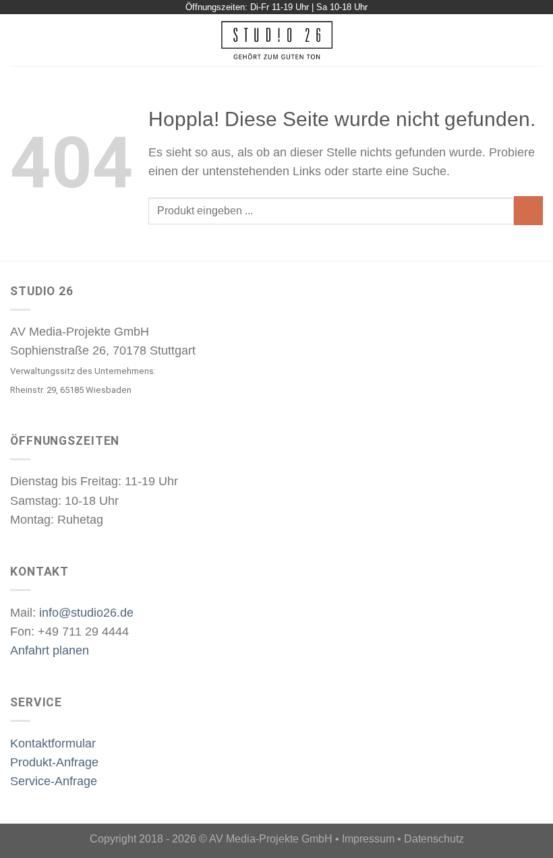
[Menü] (19, 40)
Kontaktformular (53, 743)
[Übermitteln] (528, 210)
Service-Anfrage (53, 781)
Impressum (368, 839)
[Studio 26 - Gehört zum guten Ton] (277, 40)
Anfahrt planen (49, 650)
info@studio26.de (86, 612)
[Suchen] (537, 39)
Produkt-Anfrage (54, 762)
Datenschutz (434, 839)
